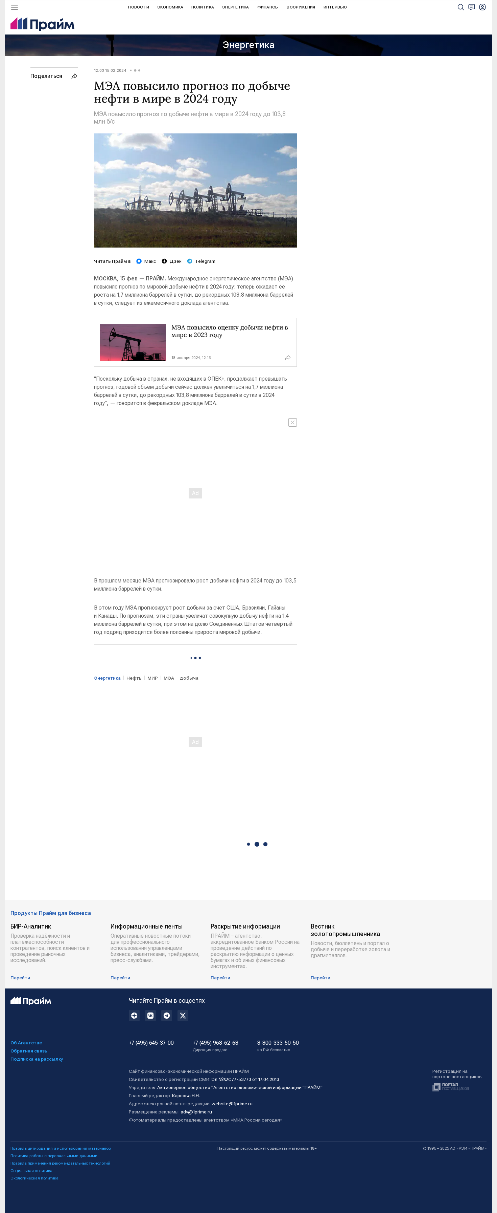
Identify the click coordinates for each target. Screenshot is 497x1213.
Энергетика (235, 7)
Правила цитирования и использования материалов (60, 1148)
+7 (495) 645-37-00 (151, 1043)
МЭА (169, 678)
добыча (189, 678)
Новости (138, 7)
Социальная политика (31, 1170)
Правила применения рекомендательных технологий (60, 1163)
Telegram (205, 261)
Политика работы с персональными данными (53, 1155)
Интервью (335, 7)
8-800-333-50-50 (278, 1046)
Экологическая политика (34, 1178)
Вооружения (301, 7)
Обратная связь (28, 1051)
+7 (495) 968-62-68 (215, 1046)
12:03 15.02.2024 (110, 70)
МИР (152, 678)
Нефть (134, 678)
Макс (150, 261)
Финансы (268, 7)
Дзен (176, 261)
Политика (202, 7)
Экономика (170, 7)
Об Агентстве (26, 1042)
